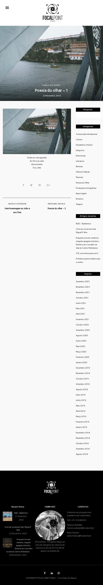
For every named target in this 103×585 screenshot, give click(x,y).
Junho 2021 (81, 303)
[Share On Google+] (49, 185)
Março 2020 (81, 352)
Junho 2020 (81, 341)
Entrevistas (81, 156)
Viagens (79, 204)
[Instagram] (58, 573)
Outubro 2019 (82, 379)
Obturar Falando (83, 172)
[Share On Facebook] (24, 185)
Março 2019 (81, 416)
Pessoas (79, 177)
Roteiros (79, 199)
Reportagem (81, 193)
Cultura (79, 139)
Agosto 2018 (82, 454)
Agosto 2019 (82, 389)
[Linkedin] (51, 573)
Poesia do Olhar (51, 85)
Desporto (80, 150)
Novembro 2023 (83, 287)
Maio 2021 (80, 308)
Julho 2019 (80, 395)
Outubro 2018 (82, 443)
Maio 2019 (80, 406)
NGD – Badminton (83, 224)
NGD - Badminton (21, 513)
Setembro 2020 (83, 330)
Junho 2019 (81, 400)
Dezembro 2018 (83, 433)
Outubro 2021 (82, 298)
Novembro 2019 (83, 373)
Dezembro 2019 (83, 368)
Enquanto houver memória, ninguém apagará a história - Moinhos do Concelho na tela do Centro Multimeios (19, 545)
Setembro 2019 (83, 384)
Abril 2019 (80, 411)
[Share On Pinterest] (40, 185)
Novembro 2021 (83, 292)
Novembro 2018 (83, 438)
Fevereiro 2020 (82, 357)
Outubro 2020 (82, 325)
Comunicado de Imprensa (86, 134)
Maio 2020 (80, 346)
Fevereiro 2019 (82, 422)
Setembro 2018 (83, 449)
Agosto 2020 (82, 335)
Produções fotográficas (86, 188)
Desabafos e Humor (84, 145)
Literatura (80, 161)
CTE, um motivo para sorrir (87, 253)
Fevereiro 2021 (82, 319)
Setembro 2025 (83, 281)
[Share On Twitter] (31, 185)
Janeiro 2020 (81, 362)
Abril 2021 (80, 314)
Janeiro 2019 (81, 427)
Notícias (79, 166)
